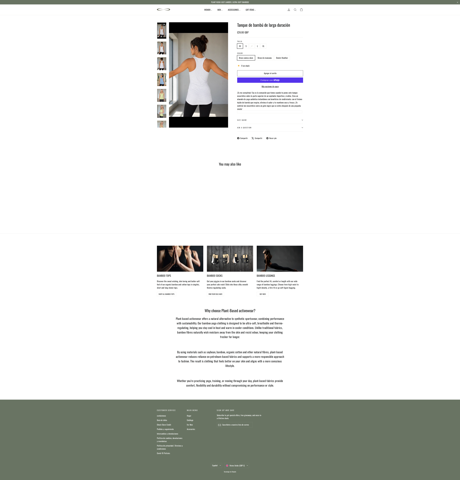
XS (240, 46)
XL (263, 46)
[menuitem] (208, 9)
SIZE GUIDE (242, 120)
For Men (190, 424)
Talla (239, 41)
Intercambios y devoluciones (167, 433)
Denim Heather (282, 57)
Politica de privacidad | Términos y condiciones (170, 447)
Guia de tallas (162, 420)
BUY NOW (263, 294)
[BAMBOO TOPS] (180, 259)
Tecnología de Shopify (230, 472)
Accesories (191, 429)
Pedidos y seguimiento (165, 429)
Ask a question (244, 127)
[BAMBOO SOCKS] (230, 259)
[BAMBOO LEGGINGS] (280, 259)
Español (215, 465)
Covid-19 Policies (163, 453)
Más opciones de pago (270, 86)
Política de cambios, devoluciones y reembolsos (169, 440)
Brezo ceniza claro (246, 57)
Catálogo (190, 420)
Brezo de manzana (265, 57)
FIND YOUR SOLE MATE (215, 294)
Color (240, 53)
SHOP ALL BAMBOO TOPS (166, 294)
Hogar (189, 415)
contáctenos (161, 415)
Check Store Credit (164, 424)
